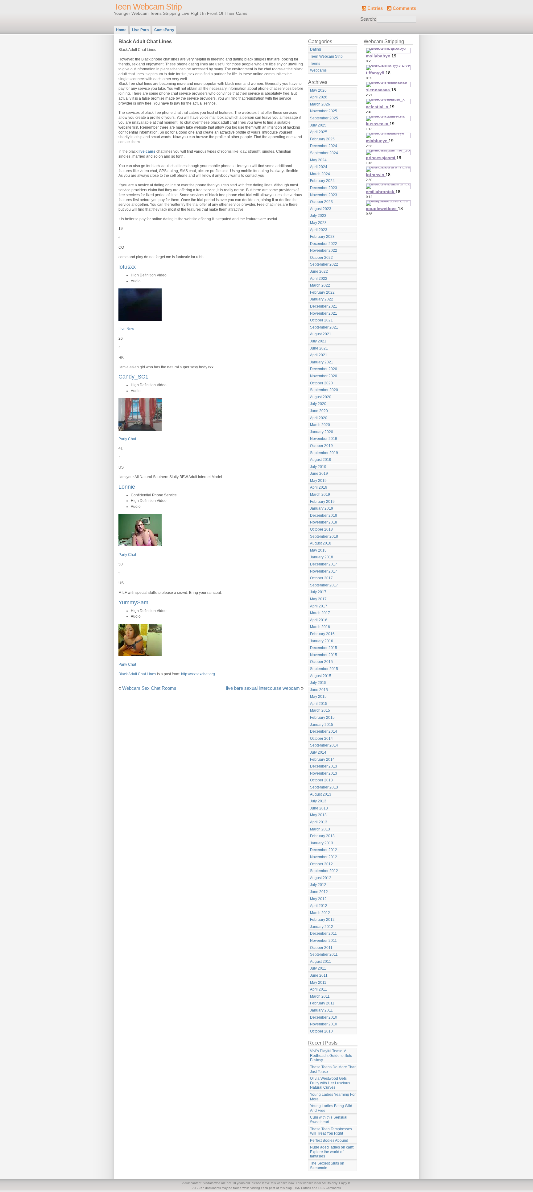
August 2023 (320, 209)
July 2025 (318, 125)
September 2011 (324, 954)
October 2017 (321, 578)
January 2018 (321, 557)
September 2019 (324, 453)
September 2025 (324, 118)
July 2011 (318, 968)
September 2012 (324, 871)
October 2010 (321, 1031)
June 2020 (319, 411)
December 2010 (323, 1017)
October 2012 (321, 864)
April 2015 (318, 704)
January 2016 (321, 641)
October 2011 (321, 948)
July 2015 (318, 683)
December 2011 (323, 933)
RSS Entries (302, 1188)
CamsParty (164, 30)
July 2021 (318, 341)
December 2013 (323, 766)
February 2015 (322, 717)
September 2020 (324, 390)
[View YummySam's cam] (140, 655)
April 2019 (318, 487)
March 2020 (320, 425)
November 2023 (323, 195)
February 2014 (322, 759)
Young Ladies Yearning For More (333, 1096)
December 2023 (323, 188)
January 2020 (321, 432)
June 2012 (319, 892)
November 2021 (323, 313)
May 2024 (318, 160)
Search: (368, 19)
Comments (404, 8)
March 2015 (320, 710)
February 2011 (322, 1003)
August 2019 (320, 459)
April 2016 (318, 620)
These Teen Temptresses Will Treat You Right (331, 1131)
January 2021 (321, 362)
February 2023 (322, 236)
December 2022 (323, 244)
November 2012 (323, 857)
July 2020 (318, 404)
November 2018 (323, 522)
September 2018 (324, 536)
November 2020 (323, 376)
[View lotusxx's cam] (140, 319)
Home (121, 30)
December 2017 (323, 564)
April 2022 (318, 278)
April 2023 (318, 230)
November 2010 (323, 1024)
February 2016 (322, 634)
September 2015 (324, 669)
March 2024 (320, 174)
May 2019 (318, 480)
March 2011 (320, 996)
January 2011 (321, 1010)
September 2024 (324, 153)
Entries (375, 8)
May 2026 (318, 90)
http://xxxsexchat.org (198, 674)
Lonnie (126, 486)
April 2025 (318, 132)
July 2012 (318, 885)
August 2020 (320, 397)
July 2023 (318, 215)
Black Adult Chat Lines (137, 674)
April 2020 (318, 418)
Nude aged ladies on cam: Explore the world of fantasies (332, 1151)
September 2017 (324, 585)
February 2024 (322, 181)
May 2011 (318, 982)
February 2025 (322, 139)
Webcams (318, 70)
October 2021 (321, 320)
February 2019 (322, 501)
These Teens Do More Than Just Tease (333, 1069)
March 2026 (320, 104)
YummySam (133, 602)
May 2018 (318, 550)
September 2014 (324, 745)
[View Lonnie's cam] (140, 545)
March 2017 (320, 613)
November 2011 (323, 940)
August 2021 (320, 334)
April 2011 (318, 989)
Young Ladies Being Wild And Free (331, 1108)
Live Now (126, 329)
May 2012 (318, 899)
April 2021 (318, 355)
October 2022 (321, 257)
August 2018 (320, 543)
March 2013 (320, 829)
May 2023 (318, 223)
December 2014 (323, 731)
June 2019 (319, 473)
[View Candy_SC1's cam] (140, 429)
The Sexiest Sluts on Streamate (327, 1165)
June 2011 (319, 975)
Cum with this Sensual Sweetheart (328, 1119)
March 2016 (320, 627)
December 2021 (323, 306)
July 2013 (318, 801)
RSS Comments (329, 1188)
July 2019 (318, 467)
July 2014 (318, 752)
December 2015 (323, 648)
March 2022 (320, 285)
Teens (315, 63)
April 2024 (318, 167)
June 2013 (319, 808)
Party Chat (127, 439)
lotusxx (127, 266)
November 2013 (323, 773)
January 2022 (321, 299)
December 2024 (323, 146)
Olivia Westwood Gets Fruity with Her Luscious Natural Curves (330, 1083)
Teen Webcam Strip (148, 6)
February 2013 (322, 836)
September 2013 (324, 787)
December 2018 (323, 515)
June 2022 (319, 271)
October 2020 (321, 383)
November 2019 (323, 439)
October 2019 (321, 446)
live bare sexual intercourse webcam (263, 688)
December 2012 (323, 850)
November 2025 (323, 111)
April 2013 (318, 822)
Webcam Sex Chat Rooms (149, 688)
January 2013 (321, 843)
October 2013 (321, 780)
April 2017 (318, 606)
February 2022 (322, 292)
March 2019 (320, 494)
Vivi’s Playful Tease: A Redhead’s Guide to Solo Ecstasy (331, 1055)
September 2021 (324, 327)
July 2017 (318, 592)
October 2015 (321, 662)
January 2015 (321, 724)
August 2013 (320, 794)
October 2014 (321, 738)
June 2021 (319, 348)
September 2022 (324, 264)
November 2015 (323, 655)
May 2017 (318, 599)
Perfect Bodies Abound (329, 1140)
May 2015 (318, 696)
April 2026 (318, 97)
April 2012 (318, 906)
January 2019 (321, 508)
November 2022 (323, 250)
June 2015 (319, 690)
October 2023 (321, 202)
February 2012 (322, 919)
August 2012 (320, 878)
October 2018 (321, 529)
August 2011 (320, 961)
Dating (315, 49)
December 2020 (323, 369)
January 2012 (321, 927)
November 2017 (323, 571)
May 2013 (318, 815)
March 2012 (320, 913)
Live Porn (140, 30)
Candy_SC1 (133, 376)
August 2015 (320, 676)
